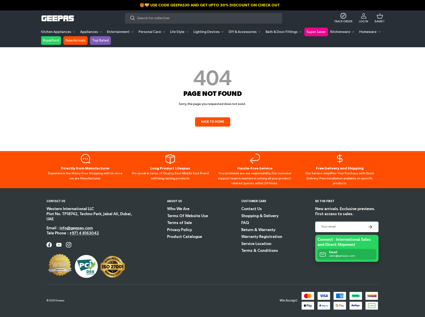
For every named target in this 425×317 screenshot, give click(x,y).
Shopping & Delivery (259, 216)
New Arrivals (75, 40)
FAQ (245, 222)
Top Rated (100, 40)
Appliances (89, 32)
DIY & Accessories (243, 32)
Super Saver (316, 32)
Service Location (256, 243)
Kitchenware (340, 32)
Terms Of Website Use (187, 216)
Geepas (59, 300)
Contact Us (251, 209)
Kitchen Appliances (56, 32)
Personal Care (150, 32)
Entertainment (118, 32)
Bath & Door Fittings (282, 32)
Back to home (212, 121)
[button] (379, 18)
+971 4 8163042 (84, 233)
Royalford (51, 40)
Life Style (177, 32)
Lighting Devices (206, 32)
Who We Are (178, 209)
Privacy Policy (179, 230)
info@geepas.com (76, 228)
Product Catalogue (184, 236)
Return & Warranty (258, 230)
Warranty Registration (261, 236)
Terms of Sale (179, 222)
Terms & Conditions (259, 250)
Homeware (368, 32)
